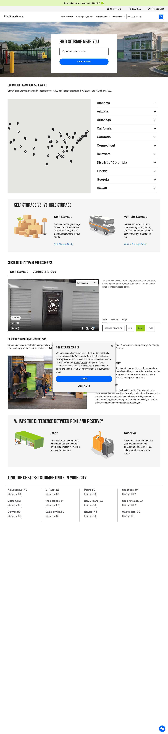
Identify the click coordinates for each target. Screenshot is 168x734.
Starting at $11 (52, 505)
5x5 (130, 328)
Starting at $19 (14, 494)
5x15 (151, 328)
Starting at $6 (52, 516)
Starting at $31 (52, 494)
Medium (114, 319)
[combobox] (146, 17)
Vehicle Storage (44, 271)
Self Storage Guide (63, 244)
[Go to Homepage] (12, 16)
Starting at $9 (90, 494)
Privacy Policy (80, 362)
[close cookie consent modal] (112, 346)
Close (84, 379)
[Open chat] (162, 728)
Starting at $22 (129, 505)
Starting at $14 (14, 505)
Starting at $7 (128, 516)
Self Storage (19, 271)
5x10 (140, 328)
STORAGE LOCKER (113, 328)
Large (124, 319)
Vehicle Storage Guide (135, 244)
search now (84, 62)
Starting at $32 (129, 494)
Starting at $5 (90, 516)
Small (104, 319)
